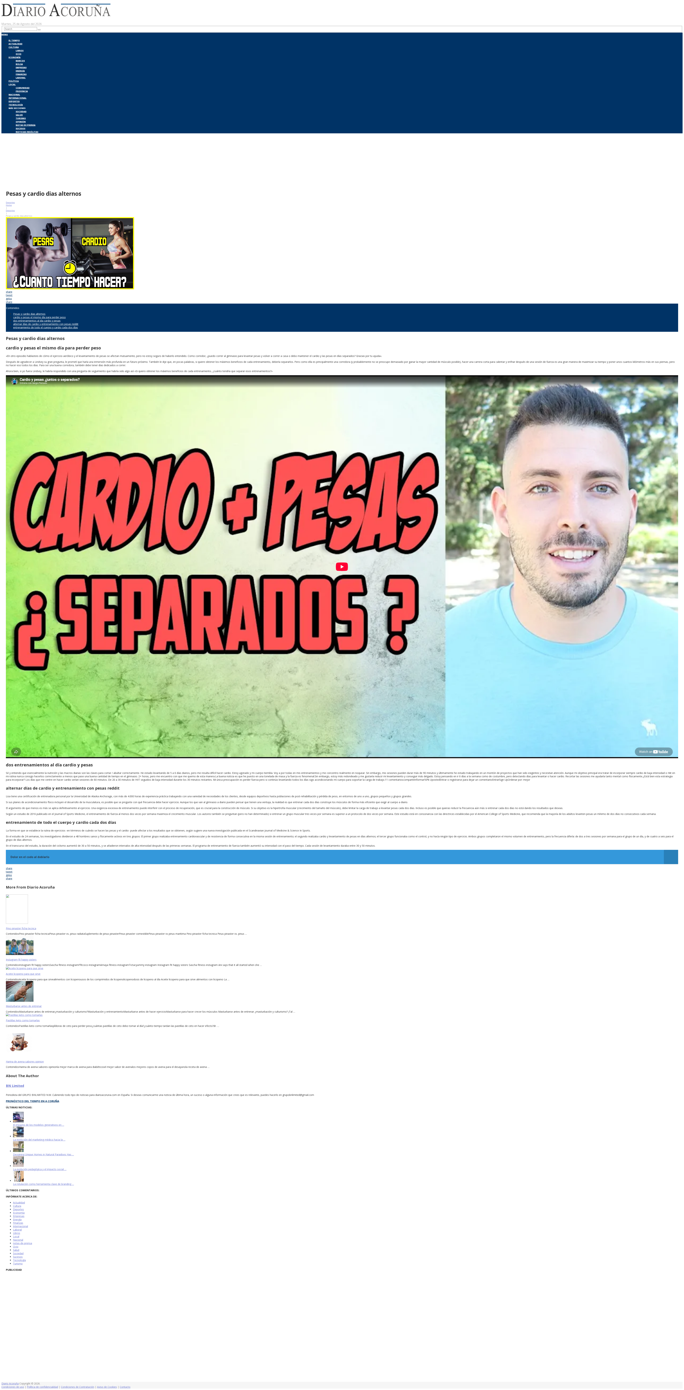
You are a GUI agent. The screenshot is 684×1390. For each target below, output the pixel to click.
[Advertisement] (342, 161)
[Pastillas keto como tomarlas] (342, 1015)
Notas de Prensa (25, 125)
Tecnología (16, 104)
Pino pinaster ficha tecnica (21, 928)
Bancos (20, 60)
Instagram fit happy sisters (21, 959)
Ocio (18, 54)
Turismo (21, 118)
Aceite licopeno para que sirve (23, 974)
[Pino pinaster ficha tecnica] (342, 909)
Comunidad (23, 87)
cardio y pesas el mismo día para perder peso (39, 317)
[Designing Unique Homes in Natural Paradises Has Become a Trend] (18, 1151)
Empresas (21, 67)
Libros (20, 50)
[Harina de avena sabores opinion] (342, 1043)
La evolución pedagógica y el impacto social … (39, 1169)
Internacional (18, 98)
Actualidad (15, 43)
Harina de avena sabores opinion (25, 1061)
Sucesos (20, 128)
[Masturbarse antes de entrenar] (342, 991)
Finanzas (21, 74)
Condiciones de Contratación (77, 1387)
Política (14, 81)
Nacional (14, 94)
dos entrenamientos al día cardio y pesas (37, 320)
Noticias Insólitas (27, 131)
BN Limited (15, 1086)
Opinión (21, 121)
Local (12, 84)
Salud (19, 115)
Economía (14, 57)
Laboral (21, 77)
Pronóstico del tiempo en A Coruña (32, 1101)
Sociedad (21, 111)
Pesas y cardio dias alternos (29, 314)
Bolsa (19, 64)
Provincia (22, 91)
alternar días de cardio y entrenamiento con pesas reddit (45, 324)
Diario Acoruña (10, 1383)
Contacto (125, 1387)
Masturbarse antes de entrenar (24, 1006)
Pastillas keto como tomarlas (23, 1020)
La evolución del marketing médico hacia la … (39, 1139)
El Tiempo (14, 40)
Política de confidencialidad (42, 1387)
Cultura (14, 47)
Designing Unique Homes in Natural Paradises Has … (43, 1154)
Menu (4, 34)
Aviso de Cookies (107, 1387)
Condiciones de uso (12, 1387)
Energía (20, 71)
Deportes (14, 101)
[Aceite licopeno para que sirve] (342, 968)
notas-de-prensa (22, 1243)
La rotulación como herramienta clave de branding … (43, 1184)
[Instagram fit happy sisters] (342, 945)
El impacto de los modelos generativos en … (38, 1125)
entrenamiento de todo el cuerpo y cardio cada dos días (45, 327)
